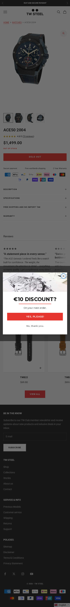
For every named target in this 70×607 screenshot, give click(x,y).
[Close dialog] (63, 276)
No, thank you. (35, 326)
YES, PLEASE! (35, 316)
